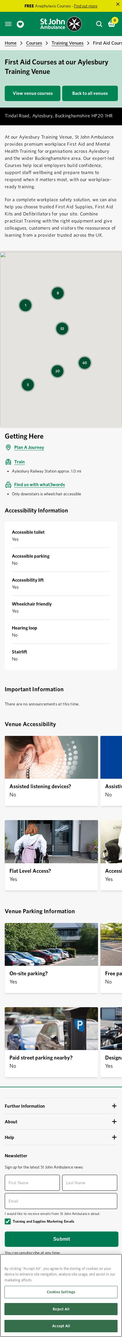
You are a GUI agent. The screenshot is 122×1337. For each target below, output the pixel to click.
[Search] (99, 23)
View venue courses (33, 93)
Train (19, 462)
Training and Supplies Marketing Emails (43, 1221)
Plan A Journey (29, 447)
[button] (61, 1106)
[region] (61, 1295)
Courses (34, 43)
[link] (20, 24)
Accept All (61, 1326)
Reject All (61, 1309)
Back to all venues (90, 93)
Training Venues (68, 43)
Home (11, 43)
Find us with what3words (39, 484)
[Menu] (8, 23)
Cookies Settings (61, 1292)
